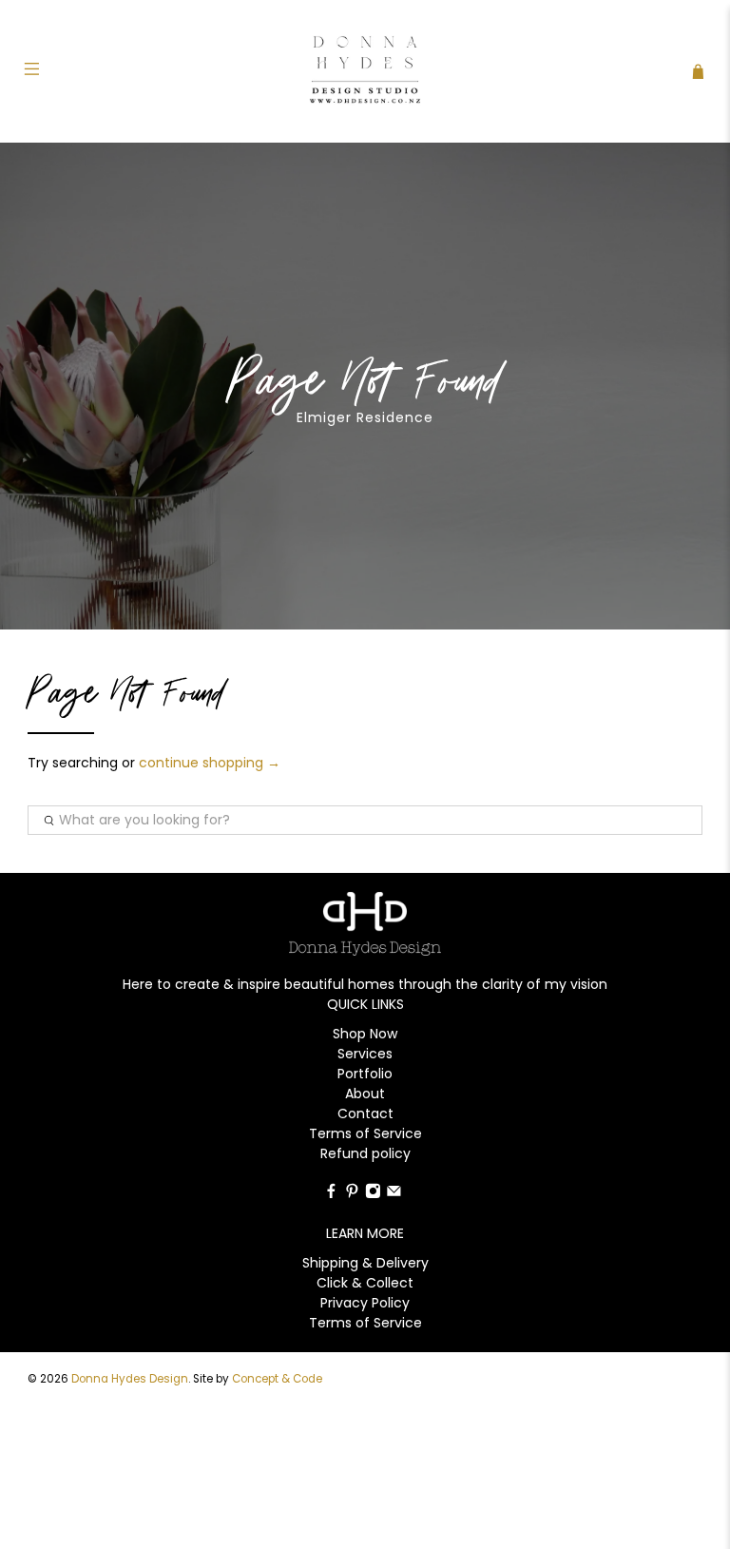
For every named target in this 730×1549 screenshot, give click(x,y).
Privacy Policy (365, 1302)
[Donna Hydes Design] (365, 71)
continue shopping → (209, 762)
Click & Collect (365, 1282)
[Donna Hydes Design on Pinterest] (352, 1194)
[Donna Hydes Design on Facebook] (331, 1194)
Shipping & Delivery (365, 1262)
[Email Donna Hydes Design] (394, 1194)
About (365, 1093)
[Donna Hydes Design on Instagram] (373, 1194)
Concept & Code (277, 1378)
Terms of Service (365, 1133)
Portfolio (365, 1073)
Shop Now (365, 1033)
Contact (365, 1113)
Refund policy (365, 1153)
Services (365, 1053)
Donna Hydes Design (129, 1378)
